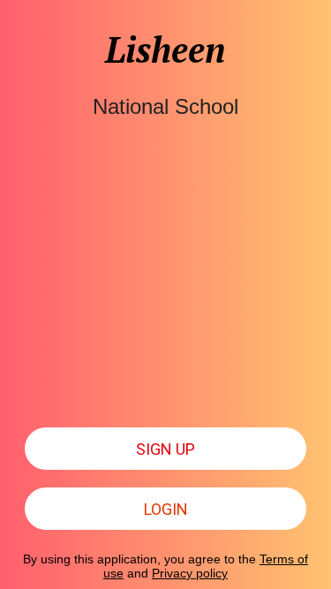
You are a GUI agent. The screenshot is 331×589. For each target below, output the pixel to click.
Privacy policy (190, 573)
